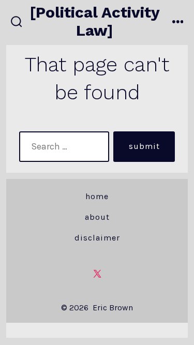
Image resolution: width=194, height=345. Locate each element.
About (97, 217)
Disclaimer (97, 238)
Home (97, 196)
